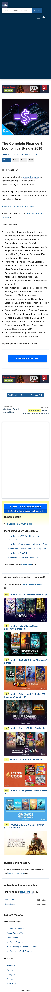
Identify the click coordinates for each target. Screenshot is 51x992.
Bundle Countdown (15, 928)
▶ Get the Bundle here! (27, 358)
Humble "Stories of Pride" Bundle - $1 (27, 728)
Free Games (12, 937)
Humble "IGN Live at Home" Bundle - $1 (28, 594)
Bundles (5, 154)
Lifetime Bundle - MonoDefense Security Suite (26, 548)
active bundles (26, 891)
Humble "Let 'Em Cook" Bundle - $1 (26, 759)
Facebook (11, 965)
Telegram (11, 974)
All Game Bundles (15, 942)
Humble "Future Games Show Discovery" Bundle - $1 (21, 627)
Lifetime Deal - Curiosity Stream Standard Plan (26, 544)
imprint (28, 990)
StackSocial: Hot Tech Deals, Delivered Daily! (25, 395)
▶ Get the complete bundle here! (18, 206)
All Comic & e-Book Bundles (19, 951)
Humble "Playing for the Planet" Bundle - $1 (25, 792)
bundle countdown (15, 873)
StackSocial (26, 564)
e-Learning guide (31, 176)
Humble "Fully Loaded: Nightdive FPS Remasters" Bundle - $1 (24, 695)
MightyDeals (25, 899)
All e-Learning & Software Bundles (22, 946)
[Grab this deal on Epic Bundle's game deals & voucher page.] (25, 610)
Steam (10, 979)
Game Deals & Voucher (17, 933)
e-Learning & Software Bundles (25, 154)
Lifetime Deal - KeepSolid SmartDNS (22, 557)
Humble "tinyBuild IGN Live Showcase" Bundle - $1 (25, 661)
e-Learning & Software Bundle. (20, 523)
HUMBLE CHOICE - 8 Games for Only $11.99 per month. (24, 826)
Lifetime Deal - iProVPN (16, 553)
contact (22, 990)
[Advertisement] (25, 49)
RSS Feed (11, 983)
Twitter (10, 970)
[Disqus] (25, 460)
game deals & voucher (32, 584)
